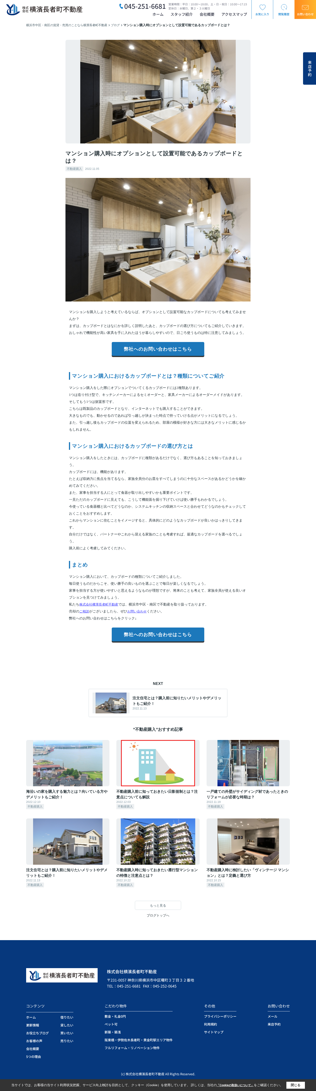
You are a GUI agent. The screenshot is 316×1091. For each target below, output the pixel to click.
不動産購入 (74, 169)
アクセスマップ (234, 14)
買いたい (66, 1033)
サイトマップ (213, 1032)
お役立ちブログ (37, 1033)
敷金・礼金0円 (115, 1016)
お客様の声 (34, 1040)
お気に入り (262, 14)
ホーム (158, 14)
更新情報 (32, 1025)
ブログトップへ (158, 915)
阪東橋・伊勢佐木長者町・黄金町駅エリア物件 (139, 1040)
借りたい (66, 1017)
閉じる (296, 1085)
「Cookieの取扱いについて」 (235, 1085)
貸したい (66, 1025)
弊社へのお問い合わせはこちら (158, 348)
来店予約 (310, 68)
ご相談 (84, 611)
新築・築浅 (113, 1032)
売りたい (66, 1040)
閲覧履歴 (283, 14)
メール (272, 1016)
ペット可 (111, 1024)
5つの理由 (33, 1056)
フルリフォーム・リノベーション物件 (132, 1047)
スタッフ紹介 (181, 14)
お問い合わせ (305, 14)
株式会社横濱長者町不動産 (98, 604)
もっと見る (158, 905)
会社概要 (207, 14)
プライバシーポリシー (220, 1016)
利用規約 (210, 1024)
